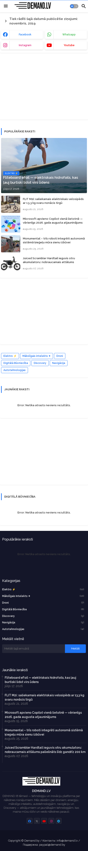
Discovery (40, 363)
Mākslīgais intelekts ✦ (36, 355)
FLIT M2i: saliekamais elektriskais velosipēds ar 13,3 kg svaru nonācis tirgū (53, 200)
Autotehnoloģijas (14, 370)
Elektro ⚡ (10, 355)
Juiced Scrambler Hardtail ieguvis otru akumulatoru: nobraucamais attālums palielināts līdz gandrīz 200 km (49, 262)
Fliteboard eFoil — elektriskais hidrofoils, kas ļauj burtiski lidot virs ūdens (40, 680)
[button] (74, 6)
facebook (25, 34)
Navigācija (58, 363)
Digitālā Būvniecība (15, 363)
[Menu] (6, 6)
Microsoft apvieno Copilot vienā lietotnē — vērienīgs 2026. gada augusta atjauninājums (53, 220)
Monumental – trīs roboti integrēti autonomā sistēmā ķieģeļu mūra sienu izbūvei (54, 240)
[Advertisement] (33, 88)
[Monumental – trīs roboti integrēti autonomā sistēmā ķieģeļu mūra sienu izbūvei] (10, 243)
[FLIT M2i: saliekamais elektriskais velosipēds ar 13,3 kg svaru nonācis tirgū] (10, 204)
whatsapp (69, 34)
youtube (69, 45)
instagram (25, 45)
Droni (59, 355)
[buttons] (29, 821)
